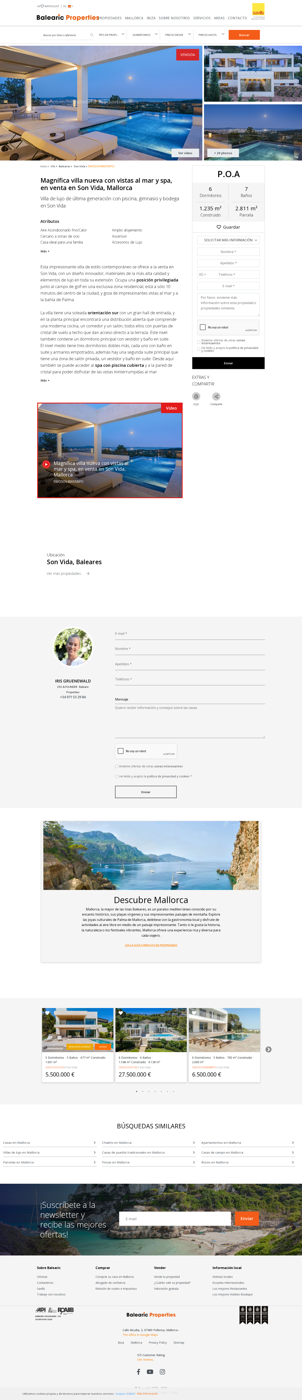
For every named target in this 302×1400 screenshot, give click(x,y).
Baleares (64, 166)
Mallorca (134, 18)
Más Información (147, 1393)
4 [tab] (155, 1091)
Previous (33, 1048)
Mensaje (121, 699)
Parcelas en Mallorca (18, 1162)
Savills (41, 1289)
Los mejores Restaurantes (230, 1289)
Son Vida (79, 166)
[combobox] (202, 274)
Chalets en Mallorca (116, 1142)
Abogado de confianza (110, 1283)
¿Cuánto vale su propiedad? (172, 1283)
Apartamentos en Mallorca (221, 1142)
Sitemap (178, 1342)
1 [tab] (137, 1091)
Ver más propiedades (64, 573)
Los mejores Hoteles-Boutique (233, 1294)
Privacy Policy (158, 1342)
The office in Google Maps (140, 1335)
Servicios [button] (202, 18)
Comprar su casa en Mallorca (115, 1277)
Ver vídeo (185, 153)
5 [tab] (161, 1091)
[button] (68, 6)
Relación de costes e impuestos (116, 1289)
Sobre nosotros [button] (174, 18)
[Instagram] (162, 1371)
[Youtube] (150, 1371)
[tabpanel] (77, 1045)
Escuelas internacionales (228, 1283)
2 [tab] (143, 1091)
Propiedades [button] (110, 18)
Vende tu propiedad (167, 1277)
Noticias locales (223, 1277)
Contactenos (45, 1283)
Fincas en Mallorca (115, 1162)
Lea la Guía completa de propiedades (151, 945)
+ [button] (48, 6)
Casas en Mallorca (16, 1142)
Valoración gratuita (166, 1289)
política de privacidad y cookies (229, 349)
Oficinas (42, 1277)
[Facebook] (138, 1371)
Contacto (237, 18)
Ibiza (151, 18)
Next (267, 1048)
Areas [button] (219, 18)
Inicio (43, 166)
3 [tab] (149, 1091)
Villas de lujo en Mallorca (21, 1152)
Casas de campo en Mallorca (222, 1152)
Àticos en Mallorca (214, 1162)
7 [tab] (174, 1091)
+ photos (223, 153)
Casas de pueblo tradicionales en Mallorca (133, 1152)
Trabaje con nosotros (51, 1294)
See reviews (145, 1359)
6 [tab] (167, 1091)
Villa (52, 166)
